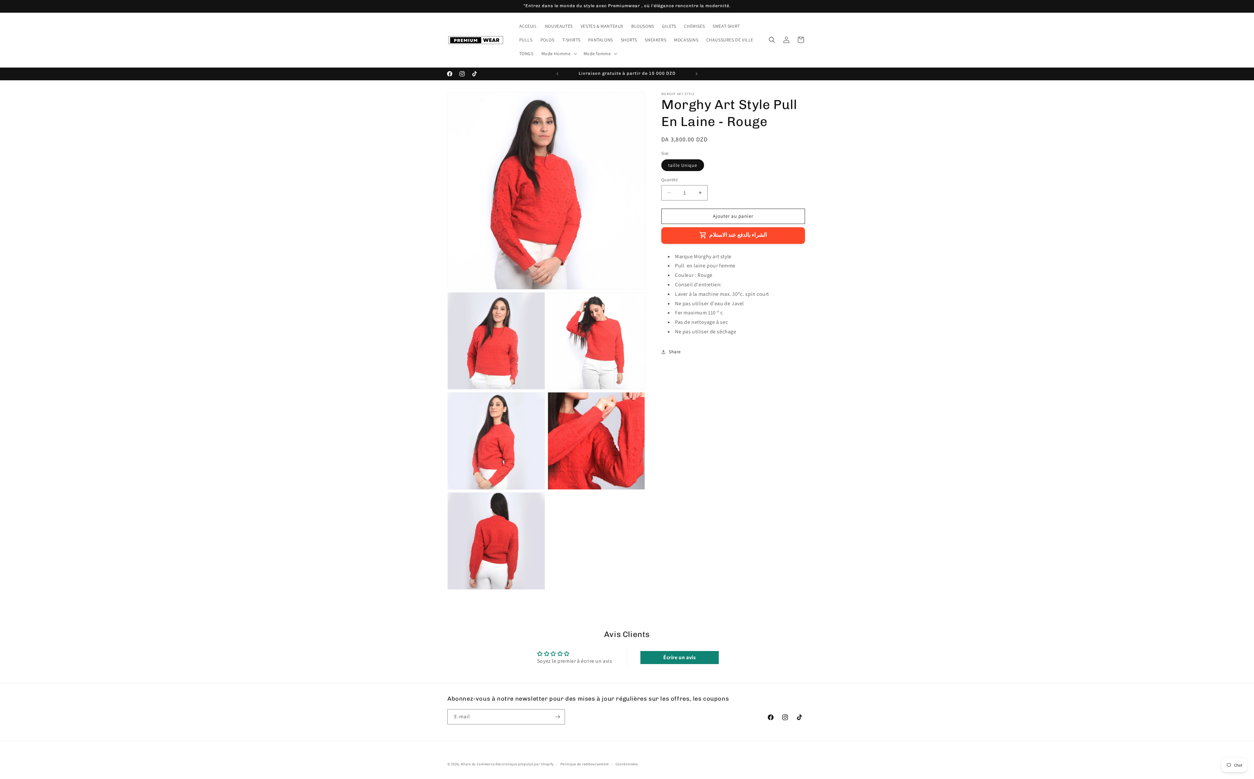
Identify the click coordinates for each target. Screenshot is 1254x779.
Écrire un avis (679, 657)
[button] (559, 53)
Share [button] (675, 352)
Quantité (669, 180)
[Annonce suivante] (696, 74)
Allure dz (469, 764)
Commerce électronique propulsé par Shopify (515, 764)
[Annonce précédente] (557, 74)
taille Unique (682, 165)
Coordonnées (627, 764)
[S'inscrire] (557, 716)
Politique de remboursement (584, 764)
